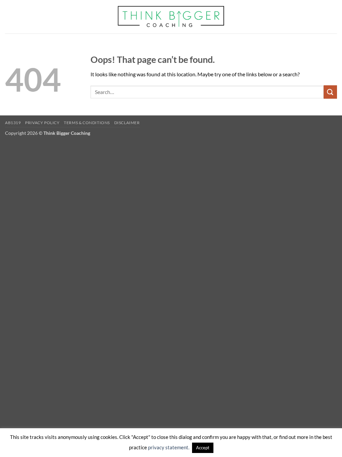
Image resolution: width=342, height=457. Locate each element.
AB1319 (13, 122)
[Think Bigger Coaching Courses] (171, 16)
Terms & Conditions (87, 122)
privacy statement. (168, 447)
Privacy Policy (42, 122)
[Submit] (330, 91)
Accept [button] (202, 447)
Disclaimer (127, 122)
